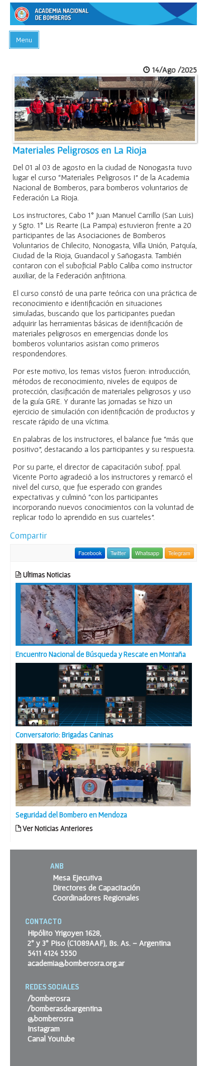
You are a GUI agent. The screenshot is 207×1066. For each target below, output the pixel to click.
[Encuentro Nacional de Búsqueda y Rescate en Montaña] (104, 613)
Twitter (118, 553)
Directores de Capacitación (96, 887)
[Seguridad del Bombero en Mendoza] (104, 773)
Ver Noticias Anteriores (57, 828)
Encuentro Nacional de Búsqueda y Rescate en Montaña (101, 654)
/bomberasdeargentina (65, 1008)
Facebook (89, 553)
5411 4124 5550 (52, 952)
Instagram (44, 1028)
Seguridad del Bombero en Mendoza (71, 814)
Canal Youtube (51, 1038)
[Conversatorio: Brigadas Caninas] (104, 693)
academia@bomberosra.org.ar (76, 962)
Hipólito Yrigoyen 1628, (64, 932)
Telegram (179, 553)
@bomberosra (50, 1018)
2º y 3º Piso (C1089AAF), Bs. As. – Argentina (99, 942)
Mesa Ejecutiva (77, 877)
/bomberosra (49, 998)
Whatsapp (147, 553)
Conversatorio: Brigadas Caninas (65, 734)
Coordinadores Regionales (96, 897)
